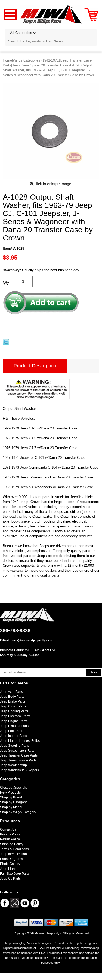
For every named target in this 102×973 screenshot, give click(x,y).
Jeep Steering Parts (14, 746)
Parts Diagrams (11, 859)
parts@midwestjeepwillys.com (32, 640)
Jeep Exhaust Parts (14, 726)
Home (7, 60)
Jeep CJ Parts (10, 878)
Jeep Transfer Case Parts (19, 755)
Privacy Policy (10, 834)
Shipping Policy (11, 844)
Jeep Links (8, 869)
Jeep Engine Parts (13, 721)
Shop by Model (11, 807)
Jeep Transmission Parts (18, 760)
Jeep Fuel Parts (11, 731)
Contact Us (8, 829)
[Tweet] (6, 344)
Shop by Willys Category (18, 812)
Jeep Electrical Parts (15, 716)
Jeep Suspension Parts (17, 750)
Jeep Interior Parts (13, 736)
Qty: (6, 282)
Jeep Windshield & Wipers (19, 770)
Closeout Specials (13, 787)
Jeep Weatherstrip (13, 765)
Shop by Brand (11, 797)
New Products (10, 792)
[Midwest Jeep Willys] (51, 14)
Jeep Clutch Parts (13, 706)
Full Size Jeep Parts (14, 874)
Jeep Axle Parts (11, 692)
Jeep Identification (13, 854)
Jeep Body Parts (12, 697)
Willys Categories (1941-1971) (36, 60)
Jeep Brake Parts (12, 701)
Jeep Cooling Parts (14, 711)
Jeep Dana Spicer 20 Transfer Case (40, 65)
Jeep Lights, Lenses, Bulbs (20, 741)
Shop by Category (13, 802)
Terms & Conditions (14, 849)
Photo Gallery (10, 864)
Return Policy (10, 839)
